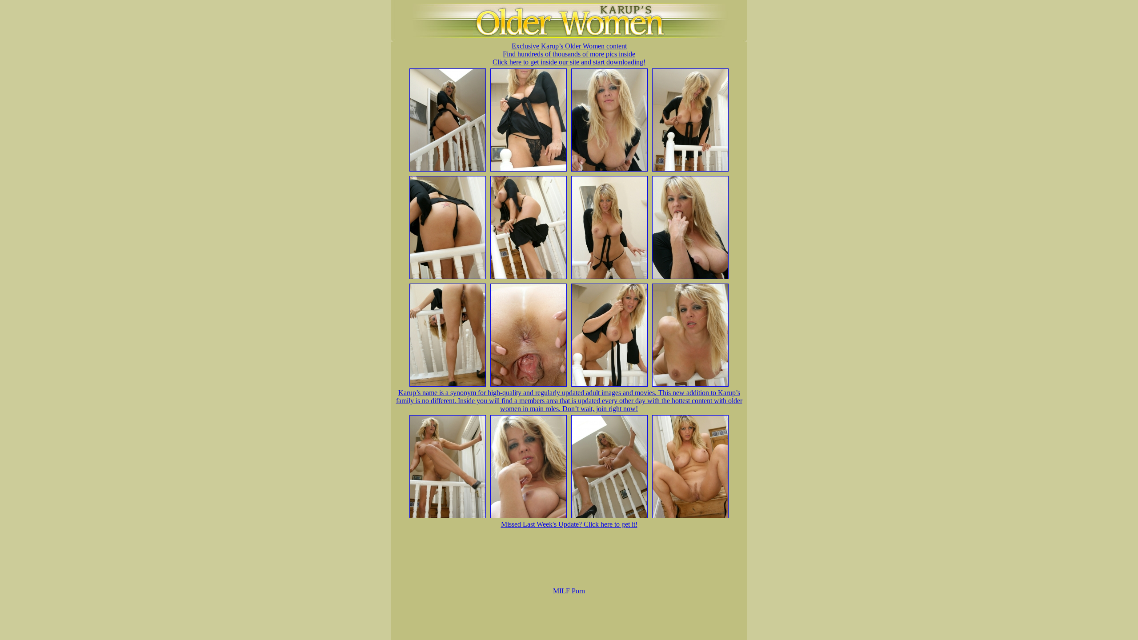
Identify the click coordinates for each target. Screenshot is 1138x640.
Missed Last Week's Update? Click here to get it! (569, 524)
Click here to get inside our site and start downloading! (569, 62)
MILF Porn (569, 591)
